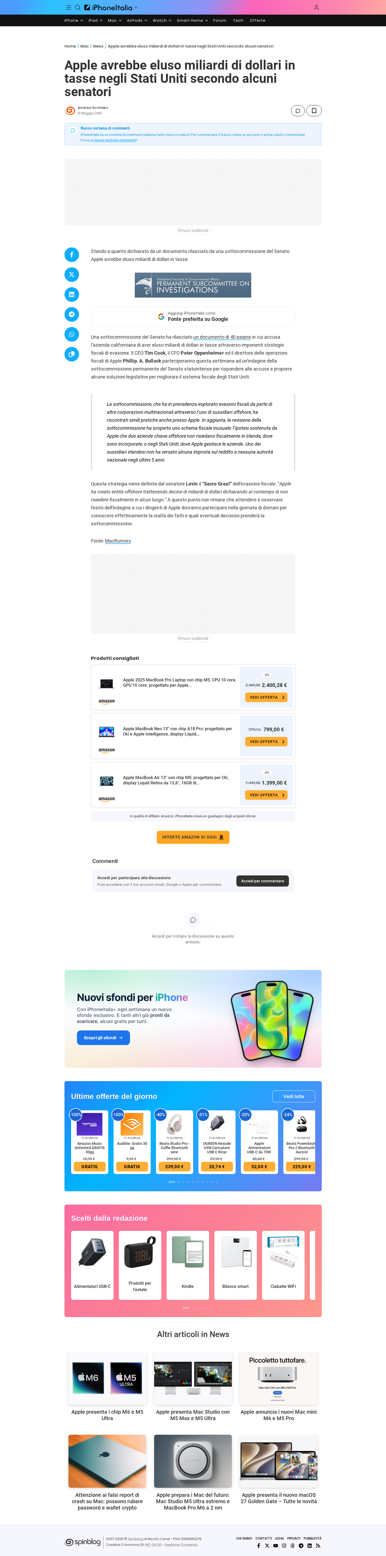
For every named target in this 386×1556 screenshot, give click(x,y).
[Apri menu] (135, 7)
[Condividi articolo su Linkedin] (71, 294)
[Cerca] (77, 7)
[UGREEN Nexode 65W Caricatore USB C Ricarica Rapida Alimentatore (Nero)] (217, 1124)
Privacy (294, 1538)
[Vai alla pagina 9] (212, 1182)
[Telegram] (301, 1545)
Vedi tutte (293, 1096)
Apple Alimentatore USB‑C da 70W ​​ (259, 1147)
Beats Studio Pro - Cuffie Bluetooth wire (174, 1147)
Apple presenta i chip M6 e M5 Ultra (107, 1415)
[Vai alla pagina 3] (184, 1182)
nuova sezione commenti (115, 140)
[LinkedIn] (309, 1545)
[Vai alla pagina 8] (207, 1182)
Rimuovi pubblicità (193, 230)
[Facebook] (258, 1545)
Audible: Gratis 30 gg (132, 1145)
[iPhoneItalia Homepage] (108, 7)
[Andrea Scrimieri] (70, 110)
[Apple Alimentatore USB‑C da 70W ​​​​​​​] (259, 1124)
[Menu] (68, 7)
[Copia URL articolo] (71, 354)
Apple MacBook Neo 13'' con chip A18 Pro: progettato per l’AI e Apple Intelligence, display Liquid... (177, 731)
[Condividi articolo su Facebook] (71, 254)
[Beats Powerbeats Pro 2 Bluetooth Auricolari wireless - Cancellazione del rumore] (302, 1124)
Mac (112, 20)
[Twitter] (267, 1545)
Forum (220, 20)
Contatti (263, 1538)
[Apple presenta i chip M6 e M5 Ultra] (107, 1378)
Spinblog (135, 1539)
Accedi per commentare (262, 881)
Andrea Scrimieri (93, 107)
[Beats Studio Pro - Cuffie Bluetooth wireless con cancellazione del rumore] (174, 1124)
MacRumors (118, 541)
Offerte (258, 20)
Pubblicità (313, 1538)
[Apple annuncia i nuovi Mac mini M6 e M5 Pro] (279, 1378)
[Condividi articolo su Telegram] (71, 314)
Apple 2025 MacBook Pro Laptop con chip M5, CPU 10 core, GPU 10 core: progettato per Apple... (179, 682)
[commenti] (298, 110)
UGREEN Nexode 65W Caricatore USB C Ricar (217, 1147)
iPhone (71, 20)
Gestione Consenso (181, 1544)
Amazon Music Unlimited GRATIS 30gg (90, 1147)
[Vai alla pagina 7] (203, 1182)
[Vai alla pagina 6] (198, 1182)
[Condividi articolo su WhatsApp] (71, 334)
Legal (279, 1538)
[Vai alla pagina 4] (188, 1182)
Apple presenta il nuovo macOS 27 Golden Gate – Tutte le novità (279, 1498)
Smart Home (190, 20)
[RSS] (318, 1545)
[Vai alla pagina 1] (171, 1182)
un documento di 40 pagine (222, 337)
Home (70, 46)
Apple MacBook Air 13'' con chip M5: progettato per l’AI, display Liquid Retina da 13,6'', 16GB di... (176, 780)
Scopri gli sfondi (100, 1037)
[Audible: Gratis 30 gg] (132, 1124)
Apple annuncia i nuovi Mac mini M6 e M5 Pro (279, 1415)
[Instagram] (284, 1545)
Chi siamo (244, 1538)
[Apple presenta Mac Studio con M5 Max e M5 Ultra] (193, 1378)
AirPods (135, 20)
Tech (238, 20)
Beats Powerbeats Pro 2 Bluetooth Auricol (302, 1147)
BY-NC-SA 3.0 (150, 1544)
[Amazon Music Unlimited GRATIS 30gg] (90, 1124)
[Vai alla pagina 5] (193, 1182)
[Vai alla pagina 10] (217, 1182)
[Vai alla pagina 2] (179, 1182)
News (98, 46)
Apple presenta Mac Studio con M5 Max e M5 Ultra (193, 1415)
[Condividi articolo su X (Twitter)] (71, 274)
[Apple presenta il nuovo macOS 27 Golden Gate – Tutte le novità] (279, 1461)
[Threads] (292, 1545)
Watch (160, 20)
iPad (93, 20)
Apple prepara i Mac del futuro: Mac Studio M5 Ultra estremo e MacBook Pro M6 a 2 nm (193, 1501)
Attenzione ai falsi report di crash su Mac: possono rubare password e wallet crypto (107, 1501)
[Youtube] (275, 1545)
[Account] (316, 7)
